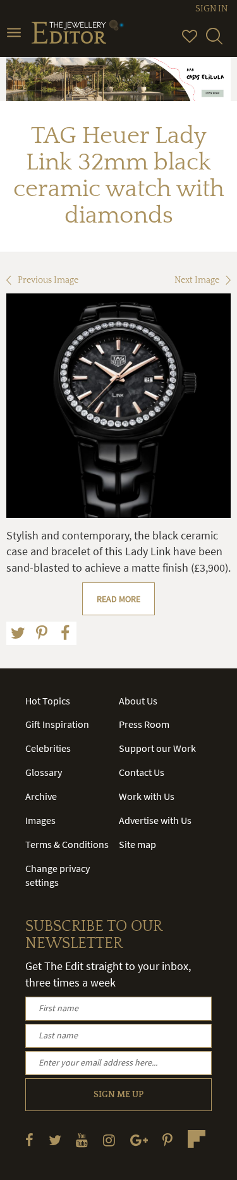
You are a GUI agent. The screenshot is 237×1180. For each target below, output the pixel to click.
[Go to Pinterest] (167, 1140)
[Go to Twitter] (55, 1140)
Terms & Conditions (67, 844)
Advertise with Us (155, 820)
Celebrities (48, 748)
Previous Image (48, 280)
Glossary (43, 772)
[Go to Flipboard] (196, 1139)
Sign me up (118, 1095)
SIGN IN (211, 9)
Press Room (144, 724)
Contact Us (141, 772)
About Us (138, 700)
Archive (41, 796)
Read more (118, 599)
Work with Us (146, 796)
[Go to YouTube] (82, 1140)
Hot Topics (47, 700)
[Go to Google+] (139, 1140)
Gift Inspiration (57, 724)
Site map (137, 844)
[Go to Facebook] (29, 1140)
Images (40, 820)
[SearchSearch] (214, 42)
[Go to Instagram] (109, 1140)
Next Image (196, 280)
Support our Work (157, 748)
